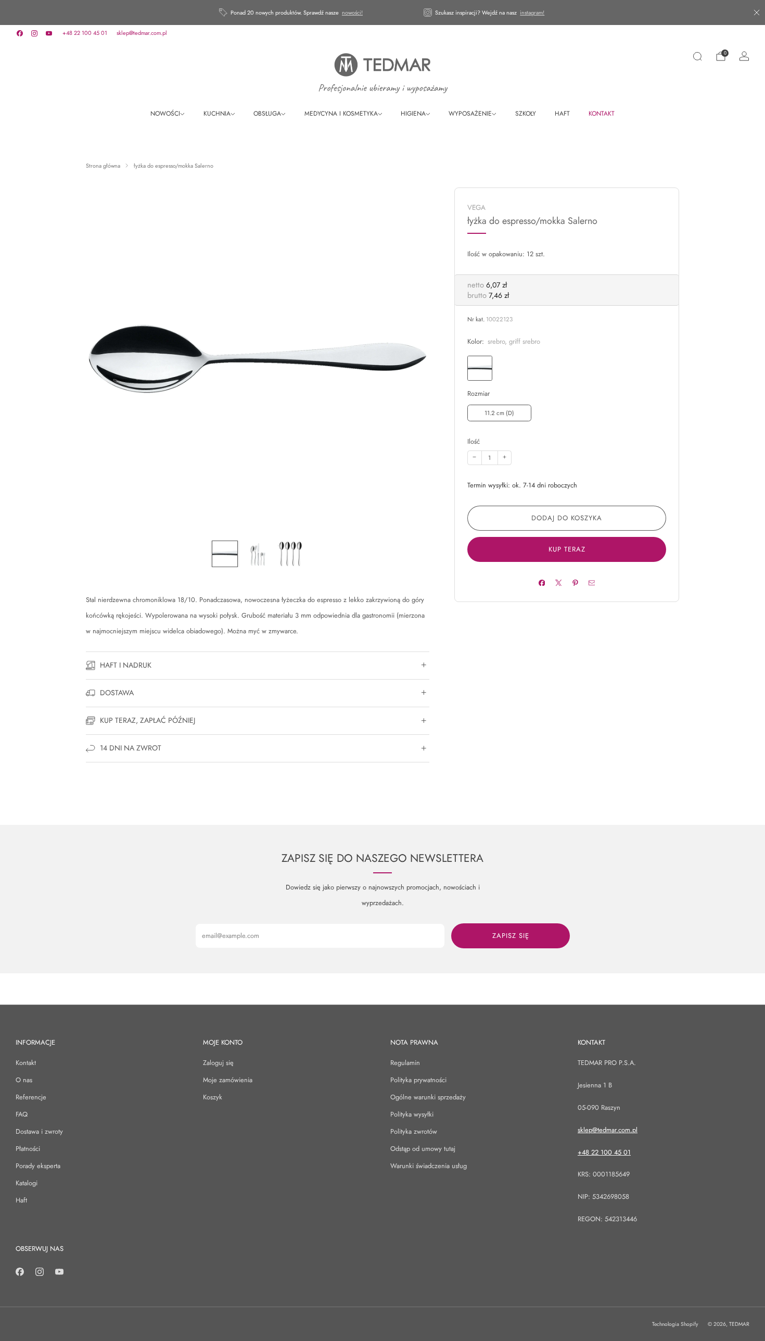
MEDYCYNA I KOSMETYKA (341, 113)
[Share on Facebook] (541, 582)
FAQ (22, 1114)
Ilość (473, 441)
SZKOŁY (525, 113)
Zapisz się (510, 936)
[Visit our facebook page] (19, 33)
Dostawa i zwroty (39, 1131)
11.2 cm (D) (499, 413)
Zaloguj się (218, 1063)
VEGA (476, 207)
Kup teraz (567, 549)
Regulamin (405, 1063)
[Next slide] (409, 359)
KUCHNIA (217, 113)
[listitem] (291, 12)
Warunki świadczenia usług (428, 1166)
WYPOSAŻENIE (470, 113)
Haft (21, 1200)
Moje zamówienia (227, 1080)
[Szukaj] (697, 56)
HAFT (562, 113)
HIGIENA (413, 113)
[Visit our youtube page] (49, 33)
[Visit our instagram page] (34, 33)
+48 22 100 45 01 (84, 33)
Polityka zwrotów (413, 1131)
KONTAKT (602, 113)
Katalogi (26, 1183)
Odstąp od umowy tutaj (422, 1149)
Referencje (31, 1097)
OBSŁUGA (267, 113)
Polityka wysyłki (412, 1114)
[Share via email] (591, 582)
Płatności (28, 1149)
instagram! (532, 12)
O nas (24, 1080)
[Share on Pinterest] (575, 582)
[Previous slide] (106, 359)
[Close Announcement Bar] (756, 12)
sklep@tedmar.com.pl (142, 33)
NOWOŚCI (165, 113)
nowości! (352, 12)
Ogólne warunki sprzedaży (428, 1097)
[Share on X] (558, 582)
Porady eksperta (38, 1166)
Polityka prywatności (418, 1080)
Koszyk (212, 1097)
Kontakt (26, 1063)
